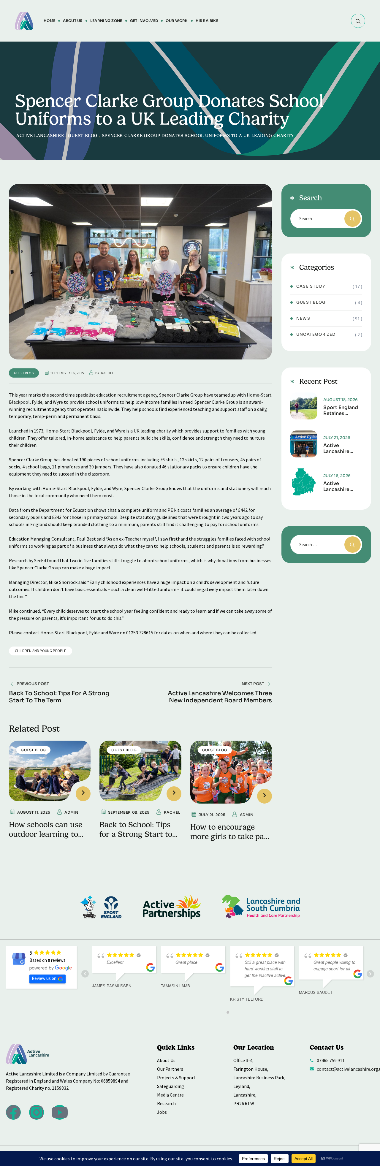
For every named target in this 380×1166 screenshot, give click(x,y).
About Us (72, 20)
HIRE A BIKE (207, 20)
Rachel (107, 373)
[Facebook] (13, 1112)
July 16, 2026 (337, 475)
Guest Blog (24, 373)
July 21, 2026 (336, 437)
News (303, 318)
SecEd (40, 560)
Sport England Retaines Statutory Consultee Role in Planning (342, 410)
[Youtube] (59, 1112)
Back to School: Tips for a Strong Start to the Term (135, 834)
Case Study (310, 286)
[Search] (358, 21)
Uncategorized (316, 334)
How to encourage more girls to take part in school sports (230, 837)
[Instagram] (36, 1112)
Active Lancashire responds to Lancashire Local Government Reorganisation (342, 486)
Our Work (177, 20)
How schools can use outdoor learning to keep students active (45, 834)
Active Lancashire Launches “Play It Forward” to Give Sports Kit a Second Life (341, 448)
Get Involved (144, 20)
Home (49, 20)
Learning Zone (106, 20)
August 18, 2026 (340, 399)
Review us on (44, 978)
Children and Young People (40, 650)
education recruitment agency (126, 395)
